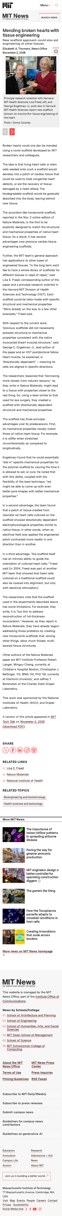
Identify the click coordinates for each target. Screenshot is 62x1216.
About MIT (37, 1165)
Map (12, 1200)
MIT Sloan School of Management (30, 1035)
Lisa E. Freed (15, 768)
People (31, 1200)
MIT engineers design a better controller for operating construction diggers (42, 875)
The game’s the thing (40, 891)
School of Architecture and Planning (31, 1015)
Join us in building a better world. (25, 1176)
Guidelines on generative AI (22, 1134)
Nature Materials (18, 774)
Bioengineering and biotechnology (24, 797)
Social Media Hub (13, 1208)
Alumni (7, 1165)
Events (21, 1200)
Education (9, 1150)
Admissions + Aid (41, 1155)
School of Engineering (22, 1020)
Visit (5, 1200)
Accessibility (21, 1204)
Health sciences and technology (23, 803)
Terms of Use (12, 1072)
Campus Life (10, 1160)
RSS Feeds (39, 1079)
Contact (53, 1200)
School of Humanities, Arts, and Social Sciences (33, 1027)
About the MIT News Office (13, 1064)
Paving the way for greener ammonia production (39, 853)
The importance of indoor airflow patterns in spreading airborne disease (42, 834)
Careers (41, 1200)
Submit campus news (18, 1112)
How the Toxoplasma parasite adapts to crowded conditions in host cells (42, 916)
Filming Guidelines (16, 1079)
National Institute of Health (25, 780)
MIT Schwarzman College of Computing (26, 1047)
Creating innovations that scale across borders (40, 935)
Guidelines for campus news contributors (23, 1123)
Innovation (9, 1155)
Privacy (7, 1204)
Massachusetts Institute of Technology (27, 1188)
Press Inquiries (42, 1072)
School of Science (19, 1040)
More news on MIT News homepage (28, 951)
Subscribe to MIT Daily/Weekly (24, 1094)
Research (36, 1150)
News (34, 1160)
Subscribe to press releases (23, 1103)
